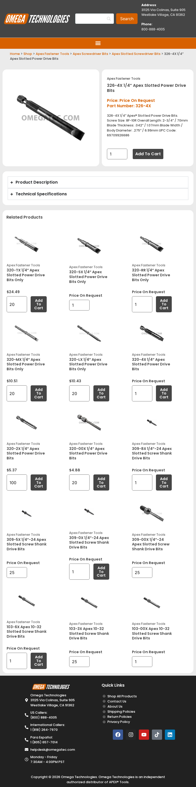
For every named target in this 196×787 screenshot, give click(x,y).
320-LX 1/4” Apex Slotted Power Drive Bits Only (88, 364)
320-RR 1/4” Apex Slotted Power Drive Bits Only (151, 275)
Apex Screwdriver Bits (90, 54)
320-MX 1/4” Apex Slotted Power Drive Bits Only (26, 364)
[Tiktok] (157, 735)
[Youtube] (144, 735)
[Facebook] (118, 735)
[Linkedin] (170, 735)
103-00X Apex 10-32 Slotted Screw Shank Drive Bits (152, 633)
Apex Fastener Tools (52, 54)
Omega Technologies (79, 777)
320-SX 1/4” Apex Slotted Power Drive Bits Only (88, 276)
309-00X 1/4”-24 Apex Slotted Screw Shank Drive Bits (150, 544)
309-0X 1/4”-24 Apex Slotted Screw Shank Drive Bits (89, 542)
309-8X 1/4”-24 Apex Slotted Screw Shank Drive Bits (152, 453)
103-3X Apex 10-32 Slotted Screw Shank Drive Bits (89, 633)
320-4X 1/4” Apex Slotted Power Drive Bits (151, 364)
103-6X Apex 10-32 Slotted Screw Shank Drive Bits (26, 631)
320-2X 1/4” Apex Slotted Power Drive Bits (26, 453)
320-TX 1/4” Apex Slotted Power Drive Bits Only (26, 275)
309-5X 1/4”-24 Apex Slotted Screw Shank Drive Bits (26, 544)
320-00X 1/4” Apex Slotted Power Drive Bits (88, 453)
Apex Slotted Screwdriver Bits (136, 54)
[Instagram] (131, 735)
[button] (98, 43)
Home (15, 54)
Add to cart (148, 154)
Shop (27, 54)
